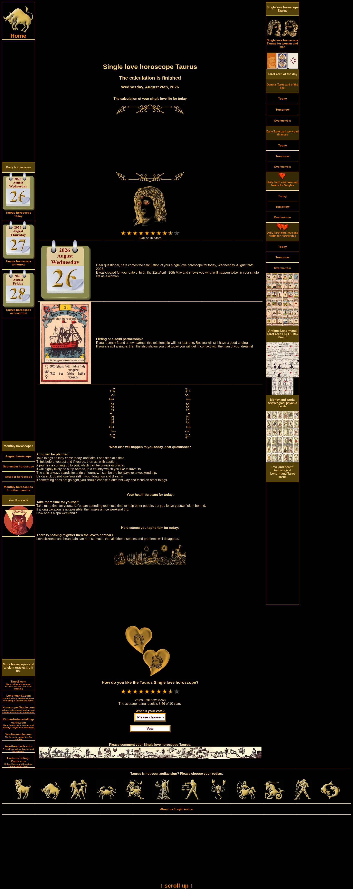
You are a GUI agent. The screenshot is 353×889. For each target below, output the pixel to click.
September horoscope (18, 466)
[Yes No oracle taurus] (18, 535)
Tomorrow (282, 109)
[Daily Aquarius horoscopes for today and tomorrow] (302, 798)
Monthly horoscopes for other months (18, 488)
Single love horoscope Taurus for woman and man (282, 43)
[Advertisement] (18, 101)
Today (282, 98)
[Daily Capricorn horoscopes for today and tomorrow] (274, 798)
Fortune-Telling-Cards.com (18, 761)
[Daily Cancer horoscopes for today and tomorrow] (106, 798)
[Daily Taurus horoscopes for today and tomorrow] (50, 798)
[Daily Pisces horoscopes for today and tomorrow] (330, 798)
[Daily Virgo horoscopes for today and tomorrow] (162, 798)
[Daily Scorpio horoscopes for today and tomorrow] (218, 798)
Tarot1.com (18, 685)
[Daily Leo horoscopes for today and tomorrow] (134, 798)
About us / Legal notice (176, 809)
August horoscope (18, 456)
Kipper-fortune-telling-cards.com (18, 723)
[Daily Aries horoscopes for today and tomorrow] (22, 798)
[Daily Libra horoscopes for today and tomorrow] (190, 798)
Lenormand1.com (18, 698)
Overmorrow (282, 120)
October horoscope (18, 476)
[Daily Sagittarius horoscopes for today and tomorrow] (246, 798)
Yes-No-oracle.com (18, 736)
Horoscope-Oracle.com (18, 710)
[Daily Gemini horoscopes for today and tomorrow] (78, 798)
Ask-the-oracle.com (18, 748)
